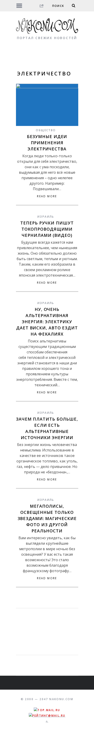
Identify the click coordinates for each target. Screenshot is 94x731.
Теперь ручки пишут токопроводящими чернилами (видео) (46, 229)
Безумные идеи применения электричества (47, 143)
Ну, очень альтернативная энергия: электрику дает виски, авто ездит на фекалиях (47, 322)
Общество (46, 130)
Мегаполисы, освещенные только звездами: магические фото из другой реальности (47, 518)
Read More (47, 196)
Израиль (45, 217)
